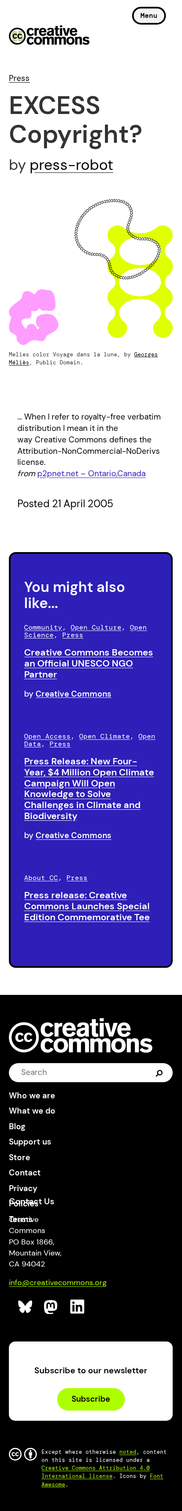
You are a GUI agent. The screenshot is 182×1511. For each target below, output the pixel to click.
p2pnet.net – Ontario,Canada (91, 473)
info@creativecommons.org (58, 1282)
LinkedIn (77, 1307)
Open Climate (104, 736)
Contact (25, 1172)
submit (159, 1072)
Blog (17, 1126)
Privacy (23, 1188)
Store (19, 1157)
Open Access (47, 736)
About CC (41, 877)
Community (43, 627)
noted (127, 1451)
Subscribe (91, 1399)
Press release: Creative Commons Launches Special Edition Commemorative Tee (87, 906)
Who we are (32, 1095)
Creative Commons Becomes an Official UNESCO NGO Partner (88, 663)
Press (19, 78)
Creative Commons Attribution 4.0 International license (95, 1472)
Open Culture (96, 627)
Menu (149, 15)
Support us (30, 1141)
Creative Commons (49, 36)
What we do (32, 1110)
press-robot (71, 165)
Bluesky (25, 1307)
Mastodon (51, 1307)
